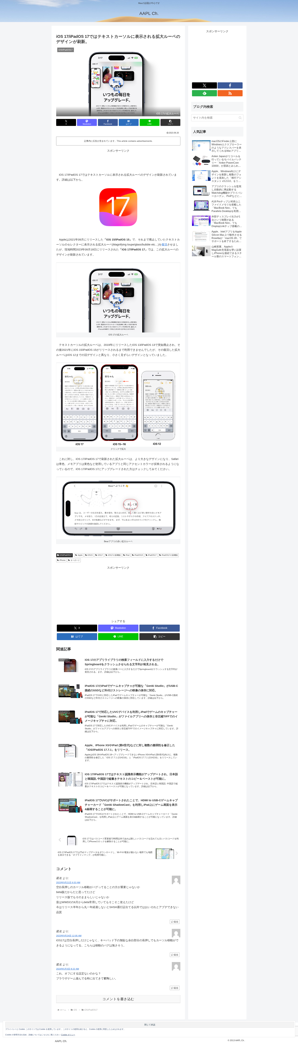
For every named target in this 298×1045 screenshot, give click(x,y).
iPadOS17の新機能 (170, 555)
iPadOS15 (138, 555)
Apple (80, 555)
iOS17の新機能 (114, 555)
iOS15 (90, 555)
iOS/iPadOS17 (66, 555)
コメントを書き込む (118, 999)
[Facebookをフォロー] (230, 85)
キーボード (75, 560)
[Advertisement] (118, 160)
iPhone (62, 560)
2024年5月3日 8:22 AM (67, 969)
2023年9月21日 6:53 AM (68, 882)
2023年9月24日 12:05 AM (68, 935)
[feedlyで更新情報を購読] (204, 93)
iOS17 (100, 555)
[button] (170, 122)
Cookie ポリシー (68, 1035)
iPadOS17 (152, 555)
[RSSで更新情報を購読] (230, 93)
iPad (127, 555)
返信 (176, 921)
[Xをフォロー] (204, 85)
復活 (164, 244)
